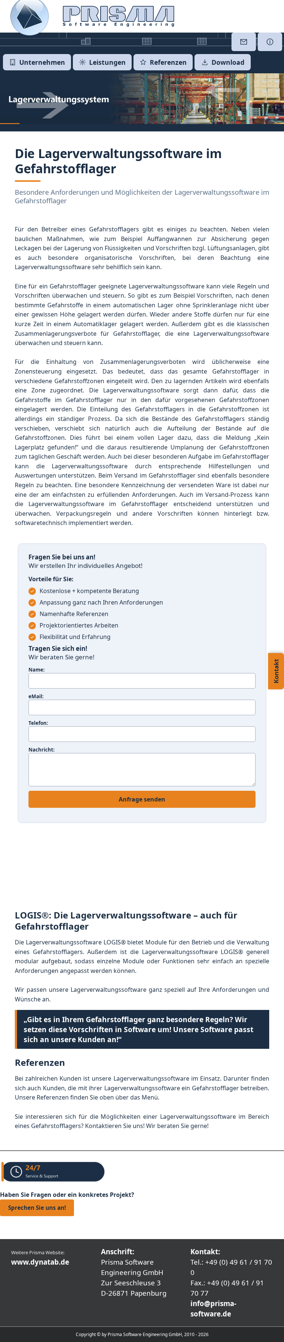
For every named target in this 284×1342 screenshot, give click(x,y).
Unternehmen (42, 62)
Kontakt (276, 671)
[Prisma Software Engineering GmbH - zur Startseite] (118, 16)
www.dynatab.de (40, 1261)
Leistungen (107, 62)
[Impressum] (270, 42)
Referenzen (168, 62)
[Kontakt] (243, 42)
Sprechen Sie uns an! (37, 1207)
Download (228, 62)
